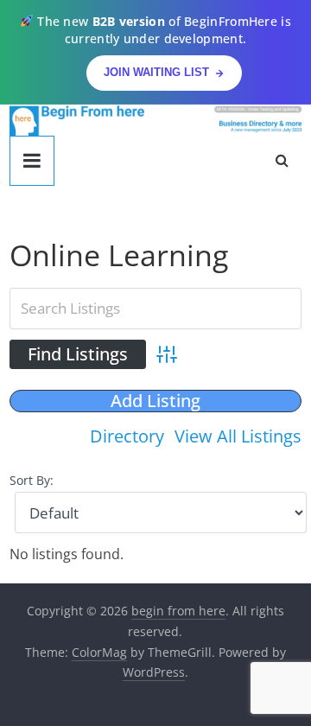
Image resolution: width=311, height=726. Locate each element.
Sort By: (32, 480)
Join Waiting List (156, 72)
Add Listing (155, 401)
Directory (127, 436)
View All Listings (238, 436)
